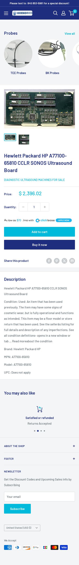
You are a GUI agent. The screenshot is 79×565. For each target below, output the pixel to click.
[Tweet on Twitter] (64, 261)
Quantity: (10, 207)
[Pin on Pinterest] (57, 261)
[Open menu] (6, 13)
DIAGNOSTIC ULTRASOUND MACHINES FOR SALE (34, 180)
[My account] (63, 13)
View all (70, 33)
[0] (71, 13)
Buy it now (39, 244)
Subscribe (17, 509)
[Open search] (55, 13)
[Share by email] (72, 261)
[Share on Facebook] (49, 261)
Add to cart (39, 232)
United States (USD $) (18, 527)
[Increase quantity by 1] (45, 207)
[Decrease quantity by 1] (23, 207)
